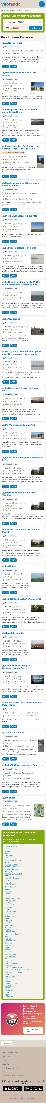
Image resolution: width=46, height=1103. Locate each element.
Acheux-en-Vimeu (11, 847)
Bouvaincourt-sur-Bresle (13, 873)
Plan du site (6, 1056)
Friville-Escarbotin (11, 912)
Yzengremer (9, 997)
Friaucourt (8, 909)
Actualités (5, 1064)
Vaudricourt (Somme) (12, 983)
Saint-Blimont (9, 965)
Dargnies (8, 889)
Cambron (8, 882)
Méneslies (8, 927)
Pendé (7, 947)
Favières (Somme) (11, 896)
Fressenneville (10, 905)
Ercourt (7, 894)
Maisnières (9, 925)
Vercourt (8, 985)
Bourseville (9, 871)
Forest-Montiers (10, 900)
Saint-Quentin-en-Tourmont (14, 968)
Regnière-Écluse (10, 956)
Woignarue (9, 990)
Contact (4, 1072)
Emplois (4, 1060)
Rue (6, 959)
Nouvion (8, 938)
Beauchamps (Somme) (13, 860)
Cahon (7, 880)
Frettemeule (9, 907)
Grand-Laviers (10, 914)
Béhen (7, 862)
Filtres (13, 28)
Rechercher (36, 28)
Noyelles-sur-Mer (11, 941)
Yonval (7, 994)
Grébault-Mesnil (10, 916)
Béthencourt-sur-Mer (12, 867)
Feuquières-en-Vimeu (12, 898)
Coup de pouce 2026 (9, 1068)
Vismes (7, 988)
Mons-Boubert (10, 932)
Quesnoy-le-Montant (12, 954)
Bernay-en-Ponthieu (12, 864)
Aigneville (8, 849)
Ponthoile (8, 950)
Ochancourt (9, 943)
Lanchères (8, 920)
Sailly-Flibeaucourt (11, 963)
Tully (6, 979)
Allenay (7, 851)
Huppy (7, 918)
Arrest (7, 853)
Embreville (8, 891)
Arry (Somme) (9, 856)
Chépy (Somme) (10, 887)
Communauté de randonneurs (12, 1076)
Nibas (7, 936)
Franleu (7, 903)
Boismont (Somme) (11, 869)
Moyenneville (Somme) (13, 934)
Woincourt (8, 992)
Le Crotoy (8, 923)
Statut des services (16, 1099)
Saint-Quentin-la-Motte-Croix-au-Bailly (18, 970)
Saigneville (9, 961)
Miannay (8, 929)
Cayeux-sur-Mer (10, 885)
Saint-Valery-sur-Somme (13, 972)
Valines (7, 981)
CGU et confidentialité (9, 1052)
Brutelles (8, 876)
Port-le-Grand (9, 952)
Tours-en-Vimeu (10, 977)
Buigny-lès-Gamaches (12, 878)
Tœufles (7, 974)
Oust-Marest (9, 945)
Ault (6, 858)
